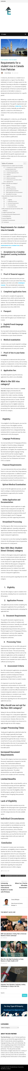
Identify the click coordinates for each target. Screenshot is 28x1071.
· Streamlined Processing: (11, 194)
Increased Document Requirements (11, 214)
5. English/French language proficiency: (13, 176)
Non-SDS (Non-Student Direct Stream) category (12, 197)
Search (2, 993)
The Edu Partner (13, 1067)
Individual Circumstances (9, 220)
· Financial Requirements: (10, 188)
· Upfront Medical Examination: (12, 190)
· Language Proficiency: (10, 187)
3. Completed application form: (12, 172)
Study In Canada (13, 59)
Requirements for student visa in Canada (13, 165)
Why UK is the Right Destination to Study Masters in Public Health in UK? (12, 960)
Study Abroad (4, 59)
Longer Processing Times (9, 212)
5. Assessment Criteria (11, 206)
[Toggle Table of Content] (24, 163)
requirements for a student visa (10, 245)
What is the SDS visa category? (10, 183)
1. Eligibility (8, 199)
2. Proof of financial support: (11, 171)
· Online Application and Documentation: (14, 192)
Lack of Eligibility (7, 218)
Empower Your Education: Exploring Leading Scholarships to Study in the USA (13, 985)
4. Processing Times (10, 205)
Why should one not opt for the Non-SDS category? (13, 209)
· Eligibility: (7, 185)
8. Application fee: (9, 181)
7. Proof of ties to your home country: (13, 179)
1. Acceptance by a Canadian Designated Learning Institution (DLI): (14, 168)
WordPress (3, 1068)
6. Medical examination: (10, 178)
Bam (9, 1068)
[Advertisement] (14, 23)
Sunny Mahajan (8, 73)
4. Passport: (8, 174)
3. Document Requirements (12, 203)
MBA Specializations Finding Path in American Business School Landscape (13, 934)
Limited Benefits (7, 216)
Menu (4, 34)
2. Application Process (11, 201)
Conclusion (6, 222)
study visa (18, 106)
